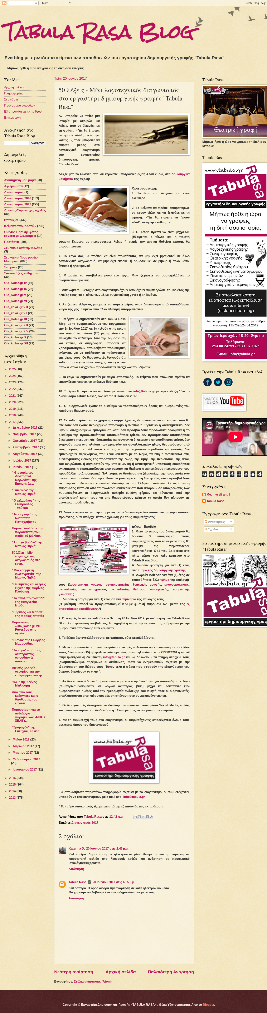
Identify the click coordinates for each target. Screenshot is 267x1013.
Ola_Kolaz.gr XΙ (15, 319)
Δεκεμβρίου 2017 (25, 427)
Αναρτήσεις (216, 521)
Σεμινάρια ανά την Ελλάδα (23, 248)
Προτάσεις (12, 242)
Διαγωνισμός (14, 192)
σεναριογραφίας (118, 584)
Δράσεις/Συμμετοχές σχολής (25, 210)
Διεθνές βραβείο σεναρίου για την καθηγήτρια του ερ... (28, 671)
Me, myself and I (218, 494)
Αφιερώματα (13, 186)
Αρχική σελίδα (121, 971)
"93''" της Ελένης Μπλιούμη (24, 683)
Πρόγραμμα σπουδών (19, 105)
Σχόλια (212, 529)
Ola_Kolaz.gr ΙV (15, 283)
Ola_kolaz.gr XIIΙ (16, 325)
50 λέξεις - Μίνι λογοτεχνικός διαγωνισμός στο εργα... (26, 558)
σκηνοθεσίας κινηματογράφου (82, 589)
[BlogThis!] (139, 817)
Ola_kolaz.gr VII (15, 313)
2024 (12, 376)
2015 (12, 784)
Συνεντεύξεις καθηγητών (22, 273)
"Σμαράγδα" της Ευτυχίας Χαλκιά (25, 729)
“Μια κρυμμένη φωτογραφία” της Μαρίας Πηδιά (26, 574)
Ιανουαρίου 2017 (25, 769)
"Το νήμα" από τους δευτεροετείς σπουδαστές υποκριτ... (26, 656)
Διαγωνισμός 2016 (17, 198)
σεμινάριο (129, 599)
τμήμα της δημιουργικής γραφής (162, 570)
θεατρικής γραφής (147, 584)
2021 (12, 395)
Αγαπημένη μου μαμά (20, 180)
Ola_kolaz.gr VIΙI (16, 307)
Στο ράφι (10, 267)
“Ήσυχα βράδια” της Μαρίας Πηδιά (27, 544)
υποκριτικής (159, 589)
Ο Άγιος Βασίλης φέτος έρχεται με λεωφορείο (21, 233)
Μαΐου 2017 (21, 739)
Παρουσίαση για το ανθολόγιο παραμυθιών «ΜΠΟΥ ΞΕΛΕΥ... (29, 715)
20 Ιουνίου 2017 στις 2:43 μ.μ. (107, 848)
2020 (12, 402)
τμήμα (164, 579)
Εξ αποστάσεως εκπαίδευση (23, 111)
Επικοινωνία (12, 117)
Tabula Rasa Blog (99, 31)
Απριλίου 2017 (24, 746)
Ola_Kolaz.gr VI (15, 301)
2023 (12, 382)
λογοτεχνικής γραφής (85, 584)
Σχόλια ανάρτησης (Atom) (93, 981)
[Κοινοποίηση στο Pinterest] (151, 817)
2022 (12, 389)
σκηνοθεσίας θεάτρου (128, 589)
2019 (12, 408)
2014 (12, 791)
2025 (12, 369)
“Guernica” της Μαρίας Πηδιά (23, 492)
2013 (12, 797)
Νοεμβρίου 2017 (25, 434)
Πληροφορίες (13, 93)
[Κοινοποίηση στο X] (143, 817)
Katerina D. (77, 848)
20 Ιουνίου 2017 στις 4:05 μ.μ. (114, 882)
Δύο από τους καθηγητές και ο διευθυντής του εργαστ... (25, 697)
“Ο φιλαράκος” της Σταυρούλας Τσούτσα (26, 504)
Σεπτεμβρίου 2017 (26, 447)
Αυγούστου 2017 (25, 454)
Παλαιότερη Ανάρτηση (171, 971)
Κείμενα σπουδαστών (20, 226)
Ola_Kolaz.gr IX (15, 289)
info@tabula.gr (144, 391)
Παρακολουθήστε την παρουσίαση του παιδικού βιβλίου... (27, 532)
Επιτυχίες (11, 220)
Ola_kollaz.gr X (15, 337)
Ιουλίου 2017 (22, 460)
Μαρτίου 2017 (23, 752)
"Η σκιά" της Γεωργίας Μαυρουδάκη (28, 641)
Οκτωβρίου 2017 (25, 440)
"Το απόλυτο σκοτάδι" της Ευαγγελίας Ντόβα (28, 601)
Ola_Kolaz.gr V (15, 295)
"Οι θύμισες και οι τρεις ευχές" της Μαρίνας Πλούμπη (29, 587)
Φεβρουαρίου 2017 (26, 759)
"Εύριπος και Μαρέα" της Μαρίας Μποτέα (28, 614)
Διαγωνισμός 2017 (84, 822)
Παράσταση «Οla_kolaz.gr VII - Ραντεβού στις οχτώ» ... (27, 628)
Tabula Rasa (77, 882)
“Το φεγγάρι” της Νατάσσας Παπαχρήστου (24, 518)
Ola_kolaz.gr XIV (16, 331)
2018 (12, 415)
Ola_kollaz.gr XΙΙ (16, 343)
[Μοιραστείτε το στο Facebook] (147, 817)
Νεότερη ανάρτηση (73, 971)
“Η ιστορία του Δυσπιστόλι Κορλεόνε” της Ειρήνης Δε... (24, 478)
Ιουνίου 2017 (22, 467)
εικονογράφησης (176, 584)
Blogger (208, 1004)
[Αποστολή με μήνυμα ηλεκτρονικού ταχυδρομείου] (135, 817)
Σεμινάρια (11, 99)
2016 (12, 778)
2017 (12, 422)
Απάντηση (76, 869)
